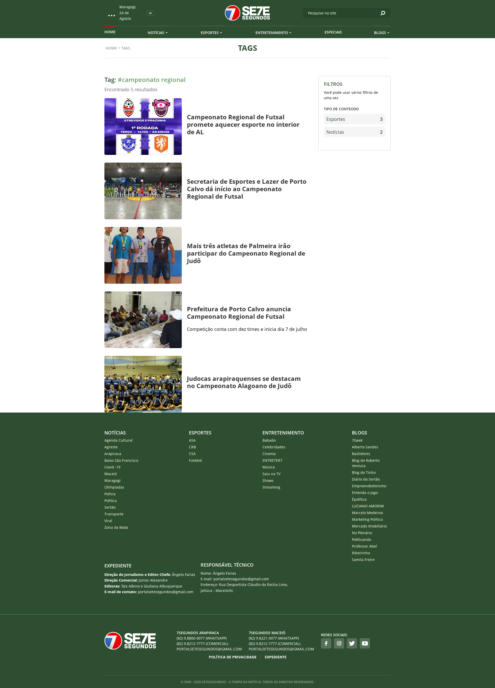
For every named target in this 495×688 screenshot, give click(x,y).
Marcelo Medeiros (367, 512)
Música (268, 467)
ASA (192, 440)
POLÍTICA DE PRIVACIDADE (233, 657)
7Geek (357, 440)
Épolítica (359, 499)
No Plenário (362, 532)
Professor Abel (364, 546)
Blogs (380, 32)
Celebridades (273, 446)
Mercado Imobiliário (369, 526)
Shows (268, 480)
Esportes (210, 32)
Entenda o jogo (365, 492)
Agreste (111, 446)
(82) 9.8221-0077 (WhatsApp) (274, 638)
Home (110, 31)
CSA (192, 453)
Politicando (361, 539)
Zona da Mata (116, 527)
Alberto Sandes (365, 446)
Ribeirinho (361, 552)
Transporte (113, 513)
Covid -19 (112, 467)
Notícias (156, 32)
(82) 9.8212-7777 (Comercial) (202, 643)
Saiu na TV (271, 473)
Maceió (110, 473)
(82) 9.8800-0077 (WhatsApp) (202, 638)
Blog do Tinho (364, 472)
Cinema (269, 453)
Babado (269, 440)
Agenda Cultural (118, 440)
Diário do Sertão (366, 479)
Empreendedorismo (369, 485)
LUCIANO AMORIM (368, 506)
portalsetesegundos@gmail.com (209, 649)
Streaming (271, 487)
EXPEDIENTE (117, 566)
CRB (192, 446)
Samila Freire (363, 559)
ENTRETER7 (272, 460)
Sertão (110, 507)
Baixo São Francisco (121, 460)
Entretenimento (271, 32)
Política (110, 500)
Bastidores (361, 453)
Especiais (333, 32)
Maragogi (112, 480)
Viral (108, 520)
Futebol (195, 460)
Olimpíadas (114, 487)
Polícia (110, 493)
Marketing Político (367, 519)
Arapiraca (112, 453)
